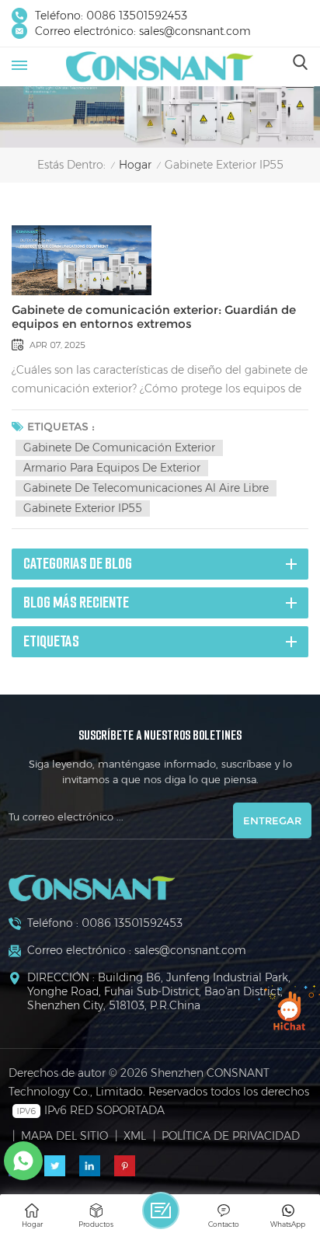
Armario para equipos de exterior (111, 468)
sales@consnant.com (195, 31)
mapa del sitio (64, 1136)
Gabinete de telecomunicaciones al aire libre (146, 488)
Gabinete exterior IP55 (82, 508)
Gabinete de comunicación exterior (119, 448)
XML (134, 1136)
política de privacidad (231, 1136)
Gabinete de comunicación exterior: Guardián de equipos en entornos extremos (154, 317)
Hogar (135, 165)
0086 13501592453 (136, 16)
